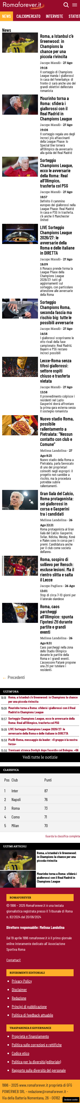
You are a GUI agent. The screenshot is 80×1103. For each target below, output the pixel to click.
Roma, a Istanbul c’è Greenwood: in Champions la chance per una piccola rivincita (43, 699)
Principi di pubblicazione (29, 1006)
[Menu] (74, 5)
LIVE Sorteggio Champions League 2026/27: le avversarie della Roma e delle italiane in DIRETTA (38, 731)
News (6, 16)
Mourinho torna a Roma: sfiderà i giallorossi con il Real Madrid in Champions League (41, 710)
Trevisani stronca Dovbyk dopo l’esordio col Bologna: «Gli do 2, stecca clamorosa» (43, 752)
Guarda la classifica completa (62, 836)
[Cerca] (66, 5)
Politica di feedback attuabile (32, 1014)
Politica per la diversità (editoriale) (36, 1061)
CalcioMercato (28, 16)
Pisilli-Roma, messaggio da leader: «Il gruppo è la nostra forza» (42, 742)
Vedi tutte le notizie (40, 756)
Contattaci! (13, 960)
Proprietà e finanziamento (30, 1036)
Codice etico (20, 1053)
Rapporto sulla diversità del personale (39, 1070)
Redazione (19, 997)
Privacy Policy (22, 980)
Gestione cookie (71, 1099)
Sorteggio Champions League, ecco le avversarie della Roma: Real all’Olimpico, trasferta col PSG (41, 720)
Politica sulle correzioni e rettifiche (37, 1044)
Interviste (54, 16)
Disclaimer (19, 989)
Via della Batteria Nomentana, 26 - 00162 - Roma (36, 1097)
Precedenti (13, 677)
